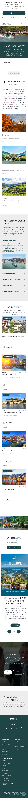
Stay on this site (14, 17)
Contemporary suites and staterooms (11, 279)
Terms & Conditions (6, 775)
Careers (3, 768)
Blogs (16, 744)
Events (16, 749)
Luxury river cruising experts (9, 240)
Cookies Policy (5, 780)
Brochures (17, 741)
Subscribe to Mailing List (20, 746)
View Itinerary (4, 351)
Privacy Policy (5, 778)
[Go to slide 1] (13, 631)
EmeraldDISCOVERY (7, 285)
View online (13, 625)
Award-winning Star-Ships (8, 273)
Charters (4, 765)
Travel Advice (5, 754)
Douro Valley (11, 104)
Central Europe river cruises (17, 89)
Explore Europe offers (13, 547)
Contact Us (7, 672)
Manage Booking (6, 744)
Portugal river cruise (10, 102)
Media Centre (5, 770)
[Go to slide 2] (14, 631)
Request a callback (17, 672)
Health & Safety (5, 749)
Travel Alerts (5, 751)
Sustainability (5, 773)
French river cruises (9, 98)
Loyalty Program (6, 763)
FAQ (3, 746)
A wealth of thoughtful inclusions (10, 291)
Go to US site (16, 13)
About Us (4, 760)
